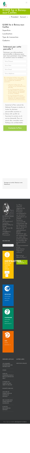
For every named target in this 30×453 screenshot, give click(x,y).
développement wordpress (21, 421)
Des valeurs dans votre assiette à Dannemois (7, 402)
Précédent (14, 17)
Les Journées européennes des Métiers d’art (7, 365)
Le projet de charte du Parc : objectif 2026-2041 (7, 383)
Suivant (23, 17)
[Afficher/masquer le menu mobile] (27, 2)
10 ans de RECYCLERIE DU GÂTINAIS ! (6, 408)
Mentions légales (21, 363)
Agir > (8, 342)
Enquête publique (7, 388)
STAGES (4, 370)
